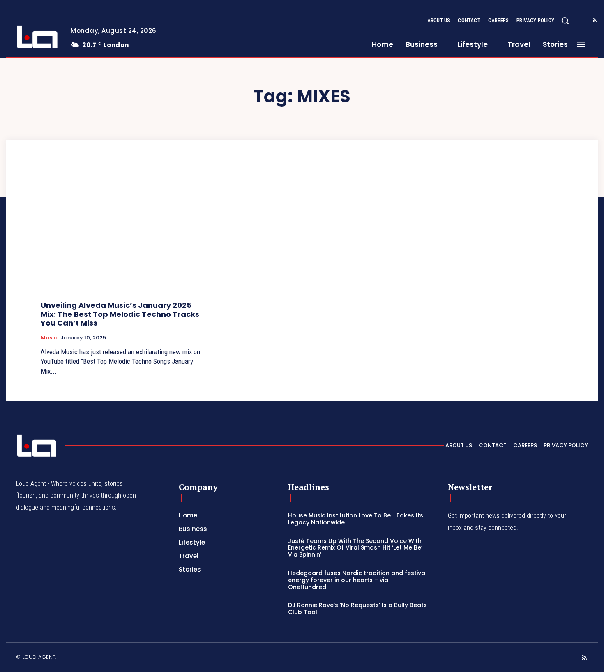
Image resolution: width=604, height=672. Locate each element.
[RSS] (594, 21)
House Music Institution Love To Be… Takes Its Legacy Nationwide (355, 519)
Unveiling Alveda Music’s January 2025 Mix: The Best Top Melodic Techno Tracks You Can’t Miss (120, 314)
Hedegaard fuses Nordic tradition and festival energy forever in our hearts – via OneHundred (357, 580)
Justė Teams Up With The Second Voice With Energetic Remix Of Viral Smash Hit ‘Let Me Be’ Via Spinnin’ (355, 548)
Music (49, 338)
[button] (565, 20)
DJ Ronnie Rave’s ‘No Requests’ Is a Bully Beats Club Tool (357, 608)
